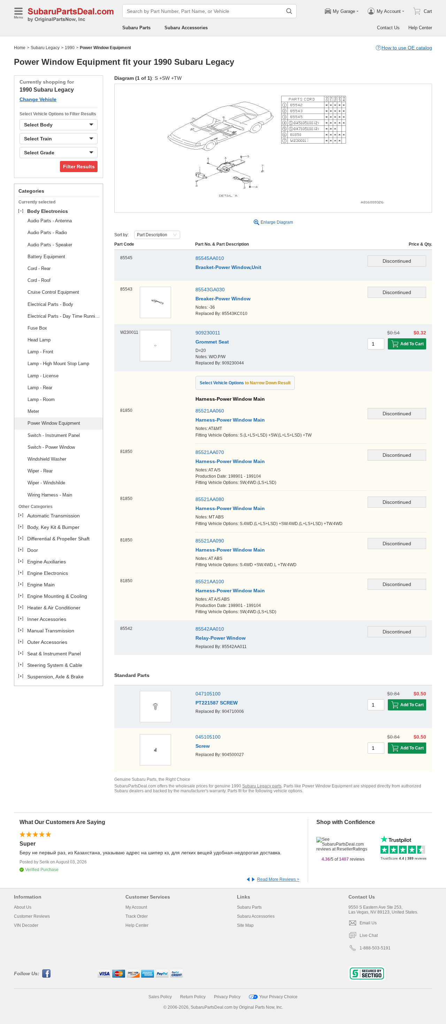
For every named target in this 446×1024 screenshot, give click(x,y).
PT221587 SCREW (216, 703)
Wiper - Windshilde (46, 482)
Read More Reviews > (278, 879)
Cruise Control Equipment (53, 292)
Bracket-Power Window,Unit (228, 267)
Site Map (245, 925)
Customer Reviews (32, 916)
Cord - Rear (39, 268)
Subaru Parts (136, 27)
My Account (136, 907)
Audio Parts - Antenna (50, 220)
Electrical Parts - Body (50, 304)
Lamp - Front (40, 351)
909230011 (207, 333)
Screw (202, 746)
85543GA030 (210, 289)
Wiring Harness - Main (50, 495)
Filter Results (79, 166)
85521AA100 (209, 581)
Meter (33, 411)
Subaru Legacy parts (262, 786)
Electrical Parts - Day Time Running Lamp (64, 316)
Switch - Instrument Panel (54, 435)
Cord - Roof (39, 280)
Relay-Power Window (220, 638)
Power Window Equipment (54, 423)
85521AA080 (209, 499)
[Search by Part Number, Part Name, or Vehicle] (289, 11)
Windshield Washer (47, 459)
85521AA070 (209, 452)
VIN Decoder (26, 925)
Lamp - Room (41, 399)
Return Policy (193, 996)
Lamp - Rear (40, 387)
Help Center (420, 27)
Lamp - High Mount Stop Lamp (58, 363)
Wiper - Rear (40, 470)
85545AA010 (209, 258)
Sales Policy (160, 996)
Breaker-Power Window (223, 298)
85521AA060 (209, 411)
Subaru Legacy (45, 47)
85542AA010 (209, 629)
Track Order (136, 916)
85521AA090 (209, 541)
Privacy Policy (227, 996)
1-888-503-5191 (375, 948)
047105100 (208, 693)
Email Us (368, 923)
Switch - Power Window (51, 447)
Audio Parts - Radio (47, 232)
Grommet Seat (212, 342)
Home (19, 47)
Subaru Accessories (186, 27)
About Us (22, 907)
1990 (70, 47)
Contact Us (388, 27)
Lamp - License (43, 375)
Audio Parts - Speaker (50, 244)
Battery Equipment (46, 256)
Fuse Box (37, 328)
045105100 (208, 737)
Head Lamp (39, 339)
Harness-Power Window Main (230, 420)
